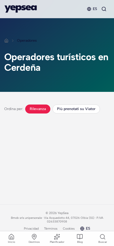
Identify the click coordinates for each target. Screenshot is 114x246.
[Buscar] (104, 9)
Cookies (69, 228)
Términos (51, 228)
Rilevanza (38, 109)
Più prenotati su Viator (76, 109)
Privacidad (31, 228)
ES (95, 9)
